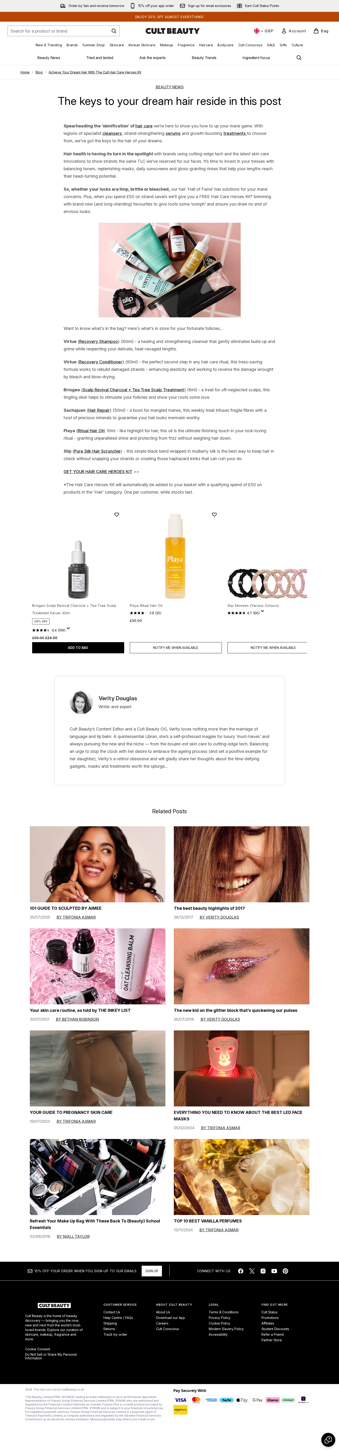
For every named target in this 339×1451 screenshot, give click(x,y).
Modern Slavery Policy (226, 1329)
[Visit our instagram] (263, 1271)
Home (25, 72)
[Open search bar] (299, 57)
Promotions (270, 1318)
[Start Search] (114, 31)
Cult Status (269, 1312)
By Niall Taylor (73, 1236)
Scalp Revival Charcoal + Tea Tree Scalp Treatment (133, 389)
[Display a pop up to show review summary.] (69, 629)
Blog (39, 72)
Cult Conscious (167, 1329)
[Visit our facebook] (240, 1271)
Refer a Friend (272, 1334)
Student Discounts (275, 1329)
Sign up (151, 1271)
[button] (328, 1440)
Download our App (170, 1318)
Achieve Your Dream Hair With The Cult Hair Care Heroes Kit (95, 72)
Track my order (115, 1334)
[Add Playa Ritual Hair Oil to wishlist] (214, 514)
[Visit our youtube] (274, 1271)
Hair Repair (99, 410)
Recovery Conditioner (100, 361)
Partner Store (271, 1340)
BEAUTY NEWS (170, 87)
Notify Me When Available (175, 648)
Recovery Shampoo (98, 341)
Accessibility (218, 1334)
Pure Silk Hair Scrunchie (97, 451)
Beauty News (48, 57)
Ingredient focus (256, 57)
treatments (235, 133)
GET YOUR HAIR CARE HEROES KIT (98, 471)
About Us (163, 1312)
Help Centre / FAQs (118, 1318)
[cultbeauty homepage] (173, 31)
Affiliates (267, 1323)
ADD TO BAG (78, 648)
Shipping (110, 1323)
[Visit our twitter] (251, 1271)
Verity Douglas (118, 698)
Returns (109, 1329)
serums (173, 133)
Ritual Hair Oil (91, 430)
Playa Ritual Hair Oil (146, 606)
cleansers (112, 133)
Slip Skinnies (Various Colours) (253, 606)
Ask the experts (152, 57)
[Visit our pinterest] (285, 1271)
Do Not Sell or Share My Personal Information (51, 1356)
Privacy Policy (219, 1318)
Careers (162, 1323)
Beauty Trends (204, 57)
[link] (293, 31)
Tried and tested (99, 57)
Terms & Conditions (224, 1312)
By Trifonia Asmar (76, 917)
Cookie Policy (219, 1323)
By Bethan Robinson (77, 1019)
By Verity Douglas (219, 917)
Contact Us (111, 1312)
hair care (144, 125)
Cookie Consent (37, 1349)
